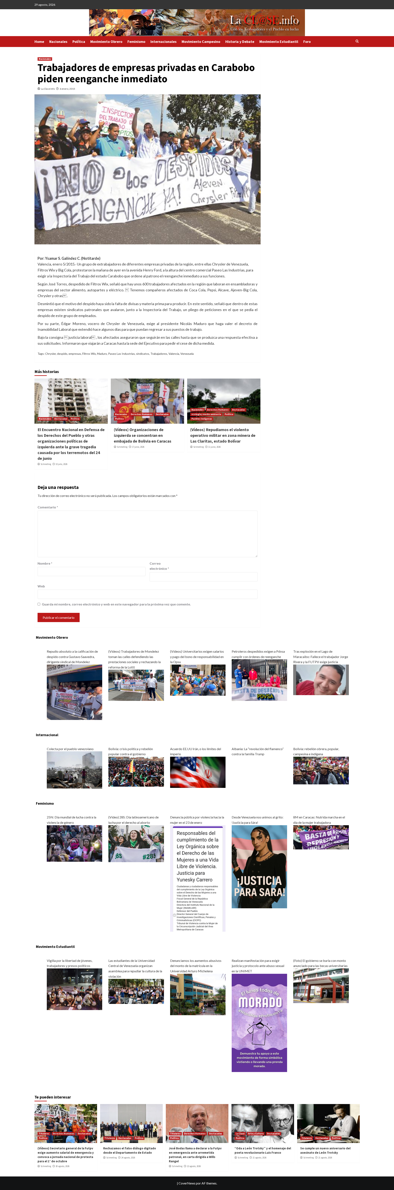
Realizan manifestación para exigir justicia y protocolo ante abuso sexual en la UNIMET (258, 966)
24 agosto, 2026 (128, 1157)
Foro (307, 41)
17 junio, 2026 (138, 446)
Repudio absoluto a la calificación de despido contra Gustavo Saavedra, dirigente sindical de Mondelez (72, 656)
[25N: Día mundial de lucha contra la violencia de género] (74, 843)
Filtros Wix (89, 353)
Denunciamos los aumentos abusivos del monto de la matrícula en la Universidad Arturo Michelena (195, 966)
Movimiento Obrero (106, 41)
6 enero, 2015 (67, 88)
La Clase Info (48, 88)
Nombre (45, 563)
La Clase (240, 1133)
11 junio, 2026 (214, 446)
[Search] (357, 41)
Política (78, 41)
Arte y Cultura (255, 1133)
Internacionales (163, 41)
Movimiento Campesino (201, 41)
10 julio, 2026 (61, 464)
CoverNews (187, 1183)
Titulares (44, 1133)
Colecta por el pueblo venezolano (70, 749)
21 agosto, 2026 (259, 1157)
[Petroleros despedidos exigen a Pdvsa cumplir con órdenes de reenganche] (259, 680)
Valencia (173, 353)
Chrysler (50, 353)
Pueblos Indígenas (201, 418)
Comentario (48, 507)
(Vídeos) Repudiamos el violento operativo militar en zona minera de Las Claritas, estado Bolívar (222, 435)
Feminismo (136, 41)
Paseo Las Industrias (121, 353)
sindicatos (142, 353)
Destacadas (60, 418)
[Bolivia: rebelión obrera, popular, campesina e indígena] (321, 770)
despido (62, 353)
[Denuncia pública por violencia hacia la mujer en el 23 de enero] (198, 878)
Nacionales (58, 41)
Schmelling (46, 464)
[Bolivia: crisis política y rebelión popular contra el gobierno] (136, 771)
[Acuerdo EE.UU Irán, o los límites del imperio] (198, 772)
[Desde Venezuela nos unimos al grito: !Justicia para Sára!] (259, 866)
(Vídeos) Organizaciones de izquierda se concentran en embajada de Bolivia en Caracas (142, 435)
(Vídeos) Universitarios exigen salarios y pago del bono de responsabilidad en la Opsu (197, 656)
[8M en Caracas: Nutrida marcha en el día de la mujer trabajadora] (321, 837)
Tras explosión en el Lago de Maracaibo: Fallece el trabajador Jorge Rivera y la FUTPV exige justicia (320, 656)
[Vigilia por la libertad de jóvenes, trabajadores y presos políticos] (74, 989)
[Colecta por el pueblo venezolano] (74, 769)
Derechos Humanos (141, 414)
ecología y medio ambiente (206, 414)
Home (39, 41)
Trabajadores (158, 353)
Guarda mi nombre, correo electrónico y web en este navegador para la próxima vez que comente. (116, 604)
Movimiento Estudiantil (278, 41)
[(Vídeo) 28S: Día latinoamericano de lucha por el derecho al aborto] (136, 843)
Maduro (102, 353)
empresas (75, 353)
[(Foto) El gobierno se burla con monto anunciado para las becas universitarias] (321, 985)
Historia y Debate (239, 41)
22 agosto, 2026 (194, 1166)
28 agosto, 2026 (62, 1166)
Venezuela (187, 353)
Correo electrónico (159, 566)
